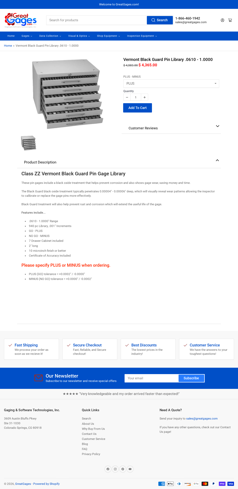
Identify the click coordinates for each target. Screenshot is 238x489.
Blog (85, 444)
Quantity (128, 91)
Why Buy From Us (93, 429)
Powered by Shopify (46, 484)
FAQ (84, 449)
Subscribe (191, 378)
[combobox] (109, 20)
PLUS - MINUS (132, 76)
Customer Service (93, 439)
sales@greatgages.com (191, 22)
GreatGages (23, 484)
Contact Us (89, 434)
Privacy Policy (91, 454)
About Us (88, 423)
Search (162, 20)
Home (8, 45)
